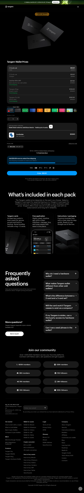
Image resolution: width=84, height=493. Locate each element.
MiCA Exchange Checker (13, 439)
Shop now (55, 2)
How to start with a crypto (13, 424)
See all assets (28, 472)
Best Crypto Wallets (11, 429)
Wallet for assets (29, 437)
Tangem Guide (66, 452)
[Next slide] (75, 110)
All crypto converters (30, 450)
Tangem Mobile (10, 453)
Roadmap (65, 447)
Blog (63, 440)
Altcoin (45, 439)
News (63, 442)
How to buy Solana (30, 462)
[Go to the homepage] (9, 7)
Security (64, 427)
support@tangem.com (11, 413)
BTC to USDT (27, 445)
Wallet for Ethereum (30, 427)
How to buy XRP (29, 467)
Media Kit (64, 450)
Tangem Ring (9, 456)
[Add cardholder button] (51, 126)
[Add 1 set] (17, 119)
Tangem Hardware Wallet (13, 459)
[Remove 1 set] (8, 119)
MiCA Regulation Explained (10, 443)
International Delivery (68, 429)
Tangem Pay (9, 451)
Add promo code (73, 143)
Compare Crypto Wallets (13, 432)
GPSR (44, 429)
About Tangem (66, 424)
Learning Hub (66, 445)
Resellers (64, 432)
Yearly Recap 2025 (67, 455)
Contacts (64, 460)
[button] (23, 381)
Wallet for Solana (29, 429)
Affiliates (64, 435)
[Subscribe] (44, 408)
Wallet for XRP (28, 432)
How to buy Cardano (30, 465)
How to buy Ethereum (30, 460)
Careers (64, 458)
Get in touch (14, 334)
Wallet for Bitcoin (29, 424)
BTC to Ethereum (29, 447)
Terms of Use (47, 424)
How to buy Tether (29, 470)
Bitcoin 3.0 (46, 437)
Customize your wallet (69, 437)
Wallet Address (47, 442)
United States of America (46, 150)
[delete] (22, 146)
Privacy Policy (70, 412)
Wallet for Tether (29, 435)
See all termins (47, 445)
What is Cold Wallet (11, 427)
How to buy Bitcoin (30, 457)
